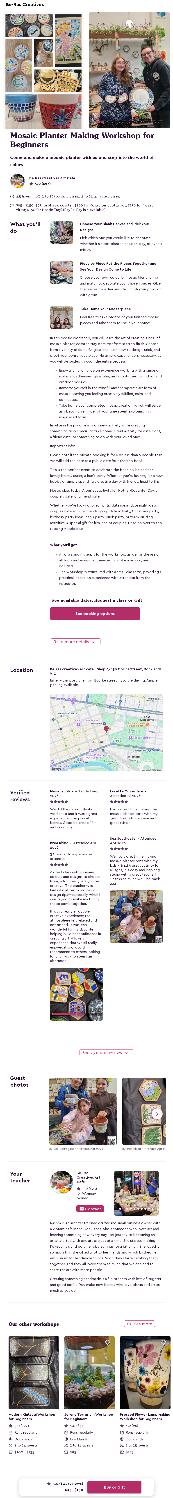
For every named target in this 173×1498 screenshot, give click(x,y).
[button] (95, 70)
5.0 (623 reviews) (67, 1483)
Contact (90, 1208)
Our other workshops (34, 1324)
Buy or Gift (114, 1487)
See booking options (95, 614)
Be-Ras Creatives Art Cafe (52, 178)
